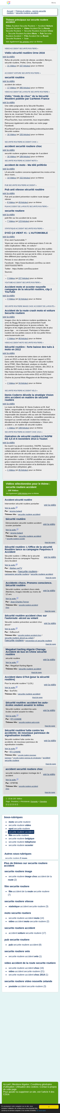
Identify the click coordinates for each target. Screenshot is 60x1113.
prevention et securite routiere (38, 640)
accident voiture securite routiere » (23, 73)
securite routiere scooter (16, 539)
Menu (53, 3)
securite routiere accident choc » (21, 142)
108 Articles (23, 428)
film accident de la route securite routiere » (26, 206)
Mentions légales (20, 1084)
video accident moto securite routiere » (24, 343)
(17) (27, 933)
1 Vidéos (11, 428)
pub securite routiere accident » (21, 185)
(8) (25, 945)
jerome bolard (16, 511)
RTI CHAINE (15, 719)
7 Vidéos (11, 221)
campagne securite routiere (17, 574)
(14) (26, 918)
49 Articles (22, 202)
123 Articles (23, 221)
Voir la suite (10, 508)
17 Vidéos (11, 88)
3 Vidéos (11, 278)
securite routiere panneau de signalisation (27, 758)
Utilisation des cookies (27, 1087)
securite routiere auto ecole (29, 722)
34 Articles (22, 383)
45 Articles (22, 470)
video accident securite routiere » (21, 49)
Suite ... (27, 38)
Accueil (7, 1084)
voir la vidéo (9, 57)
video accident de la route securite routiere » (27, 92)
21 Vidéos (11, 66)
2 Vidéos (11, 338)
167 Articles (25, 66)
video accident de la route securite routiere (30, 963)
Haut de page (50, 542)
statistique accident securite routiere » (24, 229)
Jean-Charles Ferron (19, 602)
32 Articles (22, 299)
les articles (24, 42)
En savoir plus (41, 1110)
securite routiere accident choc (29, 635)
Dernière (43, 802)
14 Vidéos (11, 178)
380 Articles (25, 88)
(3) (28, 906)
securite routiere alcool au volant (19, 638)
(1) (25, 956)
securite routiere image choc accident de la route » (30, 306)
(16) (26, 968)
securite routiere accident (29, 514)
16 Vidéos (11, 134)
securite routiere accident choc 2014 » (23, 432)
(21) (26, 971)
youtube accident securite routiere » (23, 283)
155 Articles (25, 134)
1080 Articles (22, 493)
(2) (30, 878)
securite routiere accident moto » (21, 161)
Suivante (34, 802)
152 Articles (25, 178)
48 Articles (22, 338)
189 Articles (25, 156)
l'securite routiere (27, 571)
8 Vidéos (11, 202)
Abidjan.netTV (16, 568)
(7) (28, 893)
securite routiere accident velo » (21, 391)
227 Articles (23, 278)
